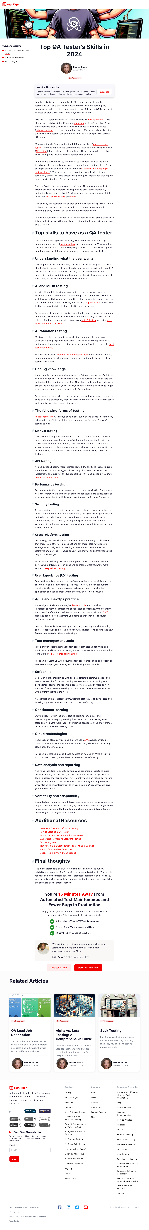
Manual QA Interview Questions (56, 849)
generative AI (94, 302)
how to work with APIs (46, 477)
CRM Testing (123, 1154)
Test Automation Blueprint (124, 1187)
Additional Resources (14, 57)
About (94, 1092)
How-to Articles (124, 1120)
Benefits (69, 1107)
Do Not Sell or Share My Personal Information (27, 1216)
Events (120, 1129)
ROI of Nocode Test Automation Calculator (127, 1179)
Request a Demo (59, 967)
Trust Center (14, 1221)
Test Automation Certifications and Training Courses (67, 846)
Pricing (68, 1092)
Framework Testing (126, 1144)
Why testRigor (71, 1097)
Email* (12, 1145)
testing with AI (67, 244)
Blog (93, 1117)
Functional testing (44, 416)
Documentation (124, 1107)
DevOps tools (79, 605)
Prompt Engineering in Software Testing (75, 1125)
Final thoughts (11, 61)
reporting (79, 123)
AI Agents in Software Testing (75, 1132)
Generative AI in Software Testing (73, 1118)
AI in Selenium (88, 320)
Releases (121, 1125)
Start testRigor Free (88, 967)
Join (14, 1159)
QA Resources (74, 78)
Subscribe (104, 92)
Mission (94, 1097)
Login (67, 1173)
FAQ (119, 1103)
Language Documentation (124, 1113)
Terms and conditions (18, 1207)
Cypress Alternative (74, 1163)
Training (120, 1193)
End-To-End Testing (126, 1139)
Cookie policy (14, 1212)
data (72, 196)
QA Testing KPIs (48, 842)
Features (69, 1102)
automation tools (44, 130)
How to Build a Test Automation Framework (62, 835)
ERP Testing (122, 1149)
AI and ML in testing (91, 168)
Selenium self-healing (127, 1159)
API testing (41, 151)
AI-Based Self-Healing (75, 1144)
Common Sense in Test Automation (127, 1165)
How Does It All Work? (75, 1149)
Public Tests (70, 1178)
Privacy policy (36, 1207)
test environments (55, 196)
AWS (86, 740)
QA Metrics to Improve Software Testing (60, 839)
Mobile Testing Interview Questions (58, 853)
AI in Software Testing (75, 1112)
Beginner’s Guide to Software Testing (59, 828)
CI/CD (105, 612)
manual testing (95, 119)
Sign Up (68, 1168)
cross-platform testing (53, 568)
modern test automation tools (72, 354)
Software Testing (125, 1134)
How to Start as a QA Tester (54, 832)
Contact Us (96, 1107)
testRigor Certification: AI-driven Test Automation (127, 1095)
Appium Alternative (74, 1159)
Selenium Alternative (74, 1154)
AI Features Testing (74, 1139)
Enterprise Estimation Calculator (127, 1172)
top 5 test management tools (63, 654)
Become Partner (98, 1112)
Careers (94, 1102)
